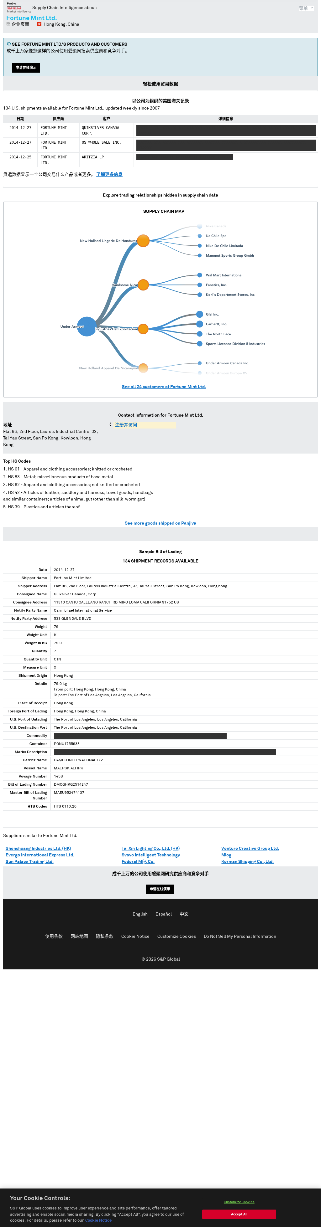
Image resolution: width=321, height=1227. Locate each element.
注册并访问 (126, 425)
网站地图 (79, 936)
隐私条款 (104, 936)
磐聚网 (19, 7)
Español (163, 914)
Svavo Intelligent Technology (151, 855)
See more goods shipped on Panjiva (160, 523)
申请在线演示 (26, 67)
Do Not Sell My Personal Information (240, 936)
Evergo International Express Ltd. (40, 855)
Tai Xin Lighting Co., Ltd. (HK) (151, 848)
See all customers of (164, 387)
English (140, 914)
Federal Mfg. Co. (138, 862)
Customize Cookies (176, 936)
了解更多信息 (109, 174)
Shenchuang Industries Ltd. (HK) (38, 848)
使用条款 (54, 936)
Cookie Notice (135, 936)
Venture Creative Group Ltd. (250, 848)
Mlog (226, 855)
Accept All (239, 1214)
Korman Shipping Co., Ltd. (247, 862)
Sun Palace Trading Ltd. (30, 862)
